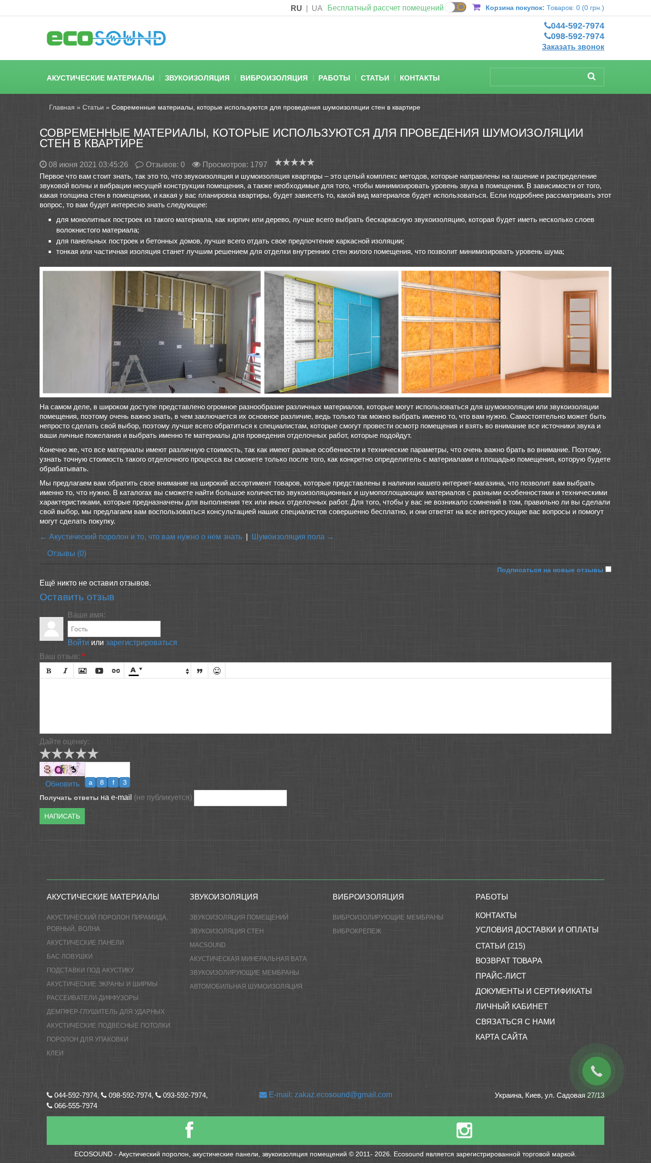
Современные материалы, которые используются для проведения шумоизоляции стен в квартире (266, 107)
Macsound (207, 945)
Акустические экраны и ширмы (102, 984)
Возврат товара (509, 961)
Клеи (55, 1053)
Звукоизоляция (197, 78)
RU (296, 8)
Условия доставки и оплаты (537, 930)
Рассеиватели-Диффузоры (93, 997)
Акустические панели (85, 942)
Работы (334, 78)
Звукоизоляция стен (227, 931)
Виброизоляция (274, 78)
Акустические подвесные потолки (108, 1025)
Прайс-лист (501, 976)
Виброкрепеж (357, 931)
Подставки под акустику (90, 970)
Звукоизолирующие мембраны (244, 972)
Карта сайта (502, 1037)
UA (317, 8)
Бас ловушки (69, 956)
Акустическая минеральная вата (248, 958)
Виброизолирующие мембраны (388, 917)
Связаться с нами (515, 1022)
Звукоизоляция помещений (239, 917)
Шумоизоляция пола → (293, 537)
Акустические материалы (100, 78)
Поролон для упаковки (87, 1039)
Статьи (375, 78)
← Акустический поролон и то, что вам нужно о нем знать (141, 537)
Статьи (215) (500, 946)
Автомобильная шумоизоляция (246, 986)
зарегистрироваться (141, 642)
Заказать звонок (573, 47)
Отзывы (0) (66, 553)
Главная (62, 107)
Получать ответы (69, 797)
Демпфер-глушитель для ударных (106, 1011)
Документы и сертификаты (534, 991)
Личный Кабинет (512, 1006)
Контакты (420, 78)
